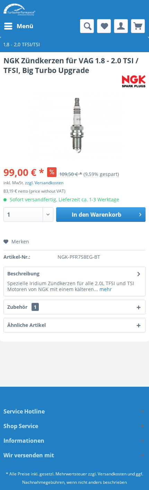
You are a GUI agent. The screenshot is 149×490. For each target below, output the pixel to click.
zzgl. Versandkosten (44, 183)
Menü (25, 26)
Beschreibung (23, 273)
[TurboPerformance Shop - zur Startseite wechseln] (19, 9)
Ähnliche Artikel (26, 325)
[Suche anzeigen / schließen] (87, 26)
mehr (105, 289)
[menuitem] (18, 26)
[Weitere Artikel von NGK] (134, 81)
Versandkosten (112, 474)
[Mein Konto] (121, 26)
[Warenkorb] (138, 26)
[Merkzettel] (104, 26)
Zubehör (21, 307)
